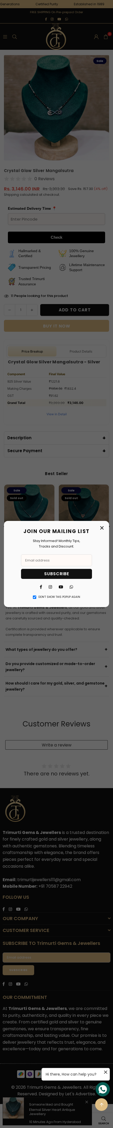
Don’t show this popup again (59, 597)
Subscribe (56, 574)
